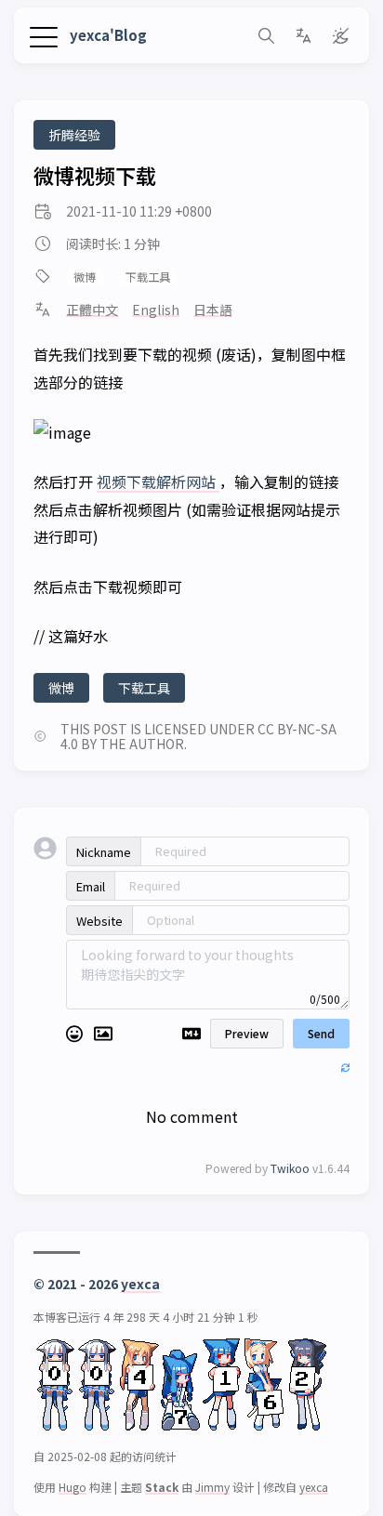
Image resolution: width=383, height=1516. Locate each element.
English (155, 309)
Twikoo (290, 1168)
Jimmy (212, 1487)
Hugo (72, 1487)
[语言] (303, 35)
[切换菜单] (43, 35)
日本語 (212, 309)
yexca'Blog (108, 35)
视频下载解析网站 (158, 481)
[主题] (340, 35)
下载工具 (147, 277)
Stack (161, 1487)
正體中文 (92, 309)
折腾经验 (74, 134)
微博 (84, 277)
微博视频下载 (94, 175)
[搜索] (265, 35)
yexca (140, 1283)
